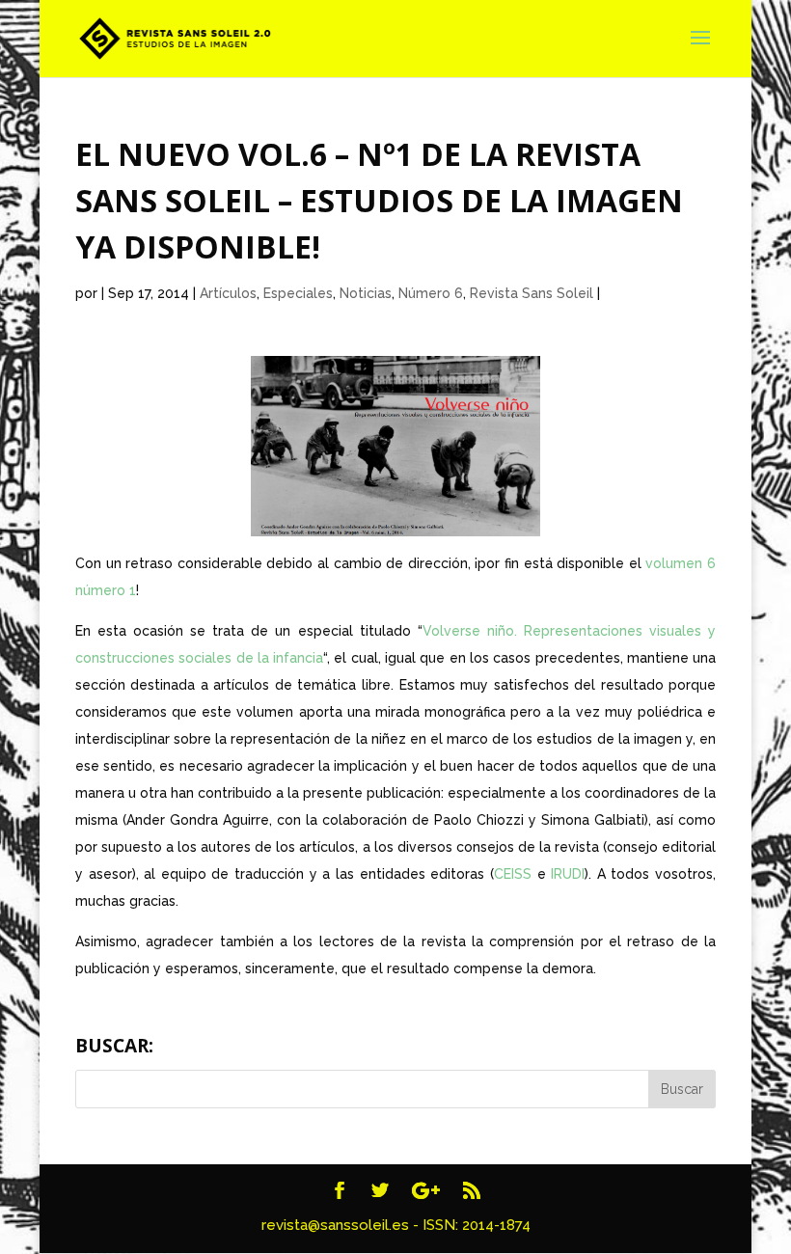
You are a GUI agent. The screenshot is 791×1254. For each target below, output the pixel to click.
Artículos (228, 293)
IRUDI (568, 874)
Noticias (366, 293)
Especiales (298, 293)
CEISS (515, 874)
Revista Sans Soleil (531, 293)
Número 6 (430, 293)
